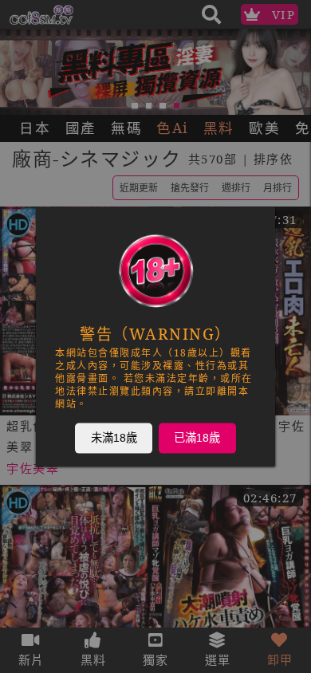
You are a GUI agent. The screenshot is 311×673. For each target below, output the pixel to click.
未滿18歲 (114, 437)
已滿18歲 (197, 437)
